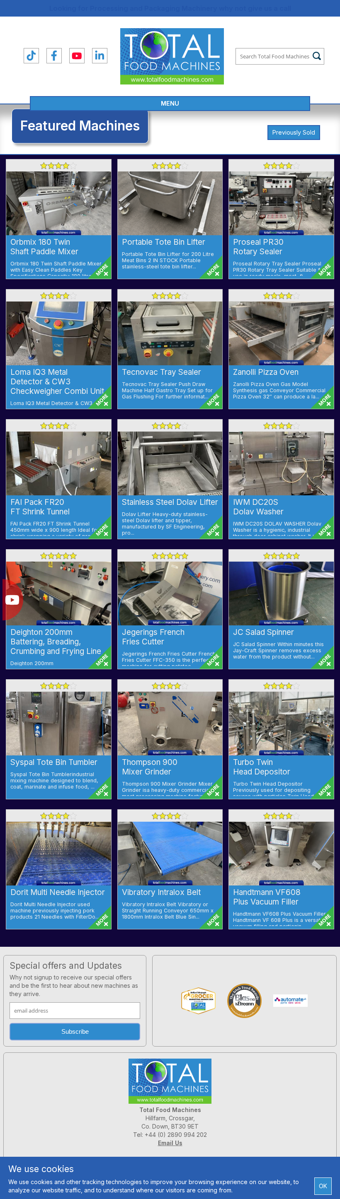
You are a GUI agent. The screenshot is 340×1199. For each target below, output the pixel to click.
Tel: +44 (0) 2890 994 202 (170, 1134)
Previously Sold (293, 132)
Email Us (170, 1142)
